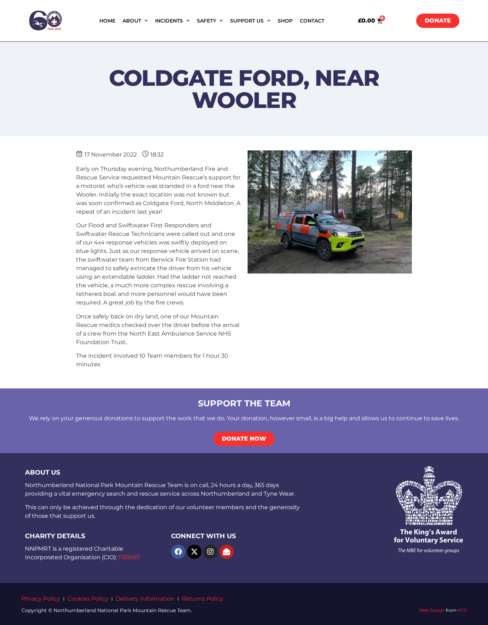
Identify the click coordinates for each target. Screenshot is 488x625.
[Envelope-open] (226, 552)
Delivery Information (145, 598)
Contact (312, 21)
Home (107, 21)
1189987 (129, 557)
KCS (462, 610)
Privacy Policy (40, 598)
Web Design (432, 610)
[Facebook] (178, 552)
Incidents (169, 21)
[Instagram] (210, 552)
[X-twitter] (194, 552)
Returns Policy (202, 598)
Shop (285, 21)
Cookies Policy (88, 598)
